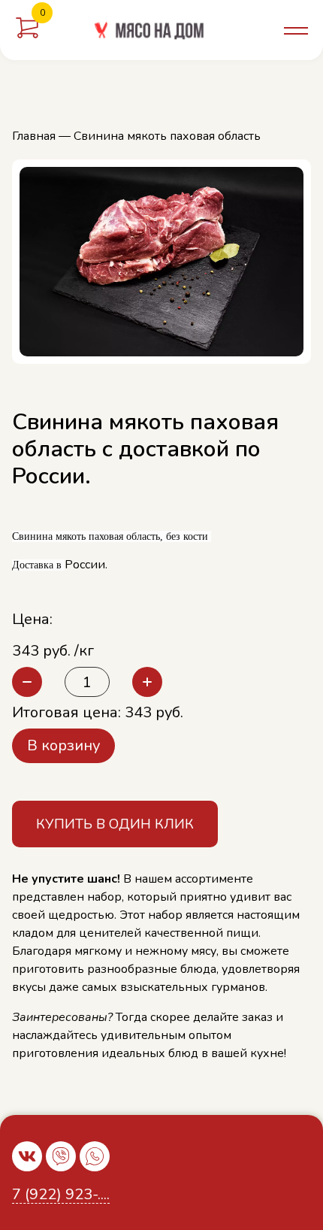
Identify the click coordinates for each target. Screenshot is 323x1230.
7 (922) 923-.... (61, 1195)
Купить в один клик (115, 824)
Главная (34, 136)
